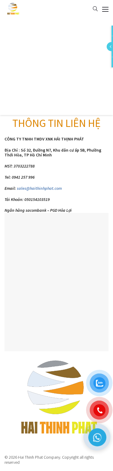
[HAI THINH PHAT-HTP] (13, 8)
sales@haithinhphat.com (39, 188)
